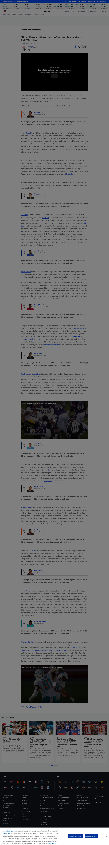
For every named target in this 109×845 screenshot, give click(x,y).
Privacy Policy (6, 833)
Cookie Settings (52, 843)
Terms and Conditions (11, 831)
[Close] (106, 836)
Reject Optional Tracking (75, 836)
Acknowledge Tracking (91, 836)
